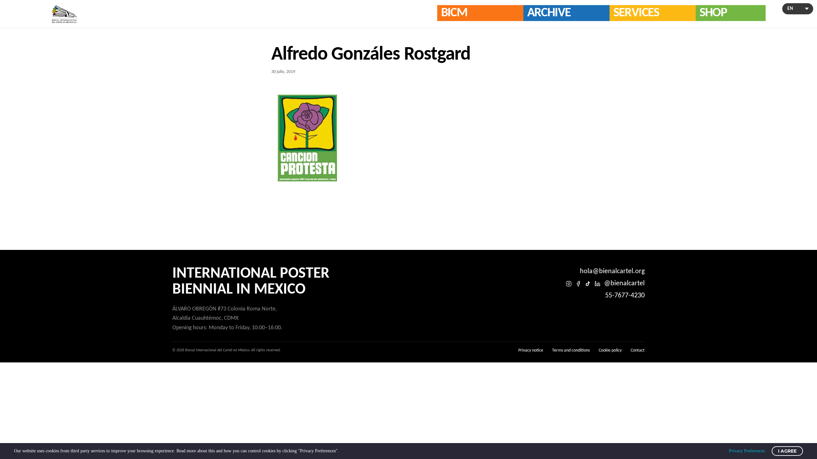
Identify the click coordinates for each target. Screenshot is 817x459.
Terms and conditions (571, 350)
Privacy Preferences (747, 450)
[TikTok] (588, 284)
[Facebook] (578, 284)
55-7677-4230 (625, 295)
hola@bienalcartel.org (612, 271)
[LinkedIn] (597, 284)
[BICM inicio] (64, 14)
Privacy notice (530, 350)
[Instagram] (569, 284)
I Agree (787, 451)
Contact (638, 350)
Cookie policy (610, 350)
